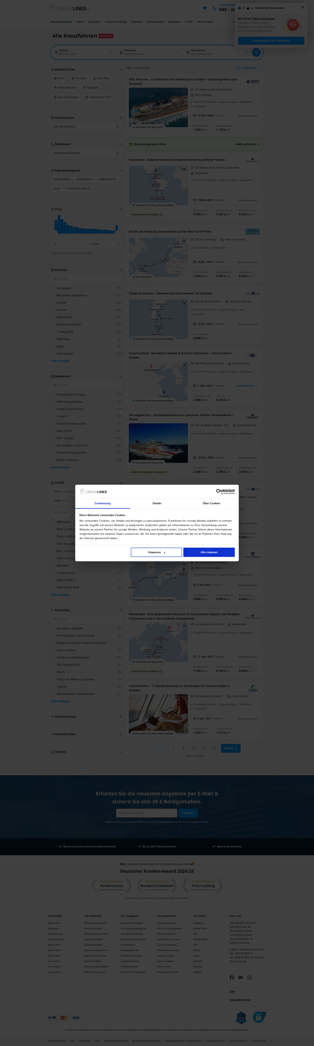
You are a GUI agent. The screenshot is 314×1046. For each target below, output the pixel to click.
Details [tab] (157, 503)
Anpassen (154, 552)
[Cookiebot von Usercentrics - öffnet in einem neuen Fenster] (219, 491)
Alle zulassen (209, 552)
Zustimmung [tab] (102, 503)
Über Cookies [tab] (211, 503)
